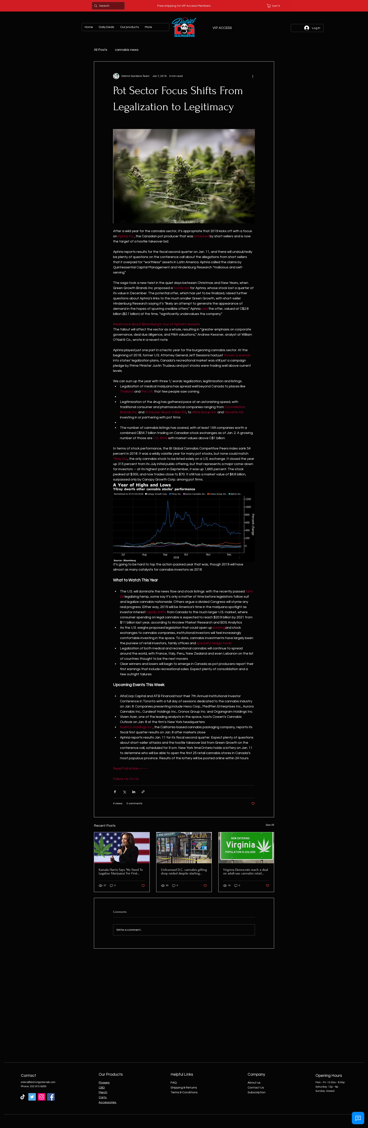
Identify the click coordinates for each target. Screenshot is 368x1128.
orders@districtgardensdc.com (38, 1082)
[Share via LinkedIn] (134, 792)
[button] (274, 6)
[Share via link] (143, 792)
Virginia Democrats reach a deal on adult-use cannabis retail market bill (245, 871)
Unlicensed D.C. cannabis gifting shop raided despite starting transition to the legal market (184, 871)
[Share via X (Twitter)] (124, 792)
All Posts (100, 50)
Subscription (256, 1092)
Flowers (104, 1082)
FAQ (174, 1082)
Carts (103, 1097)
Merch (103, 1092)
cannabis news (127, 50)
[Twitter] (32, 1097)
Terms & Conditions (184, 1092)
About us (254, 1082)
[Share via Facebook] (115, 792)
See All (270, 825)
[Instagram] (41, 1097)
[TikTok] (22, 1097)
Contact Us (256, 1087)
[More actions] (252, 76)
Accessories (108, 1102)
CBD (102, 1087)
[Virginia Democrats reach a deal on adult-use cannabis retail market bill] (246, 847)
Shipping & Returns (184, 1087)
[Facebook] (51, 1097)
